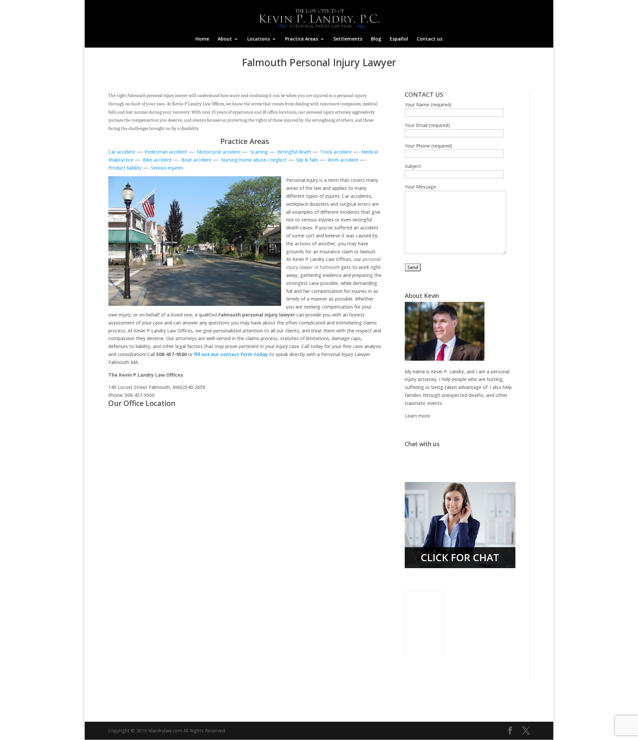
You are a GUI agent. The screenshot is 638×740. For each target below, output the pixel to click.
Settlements (347, 39)
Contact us (429, 39)
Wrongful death (294, 152)
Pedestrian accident (166, 152)
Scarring (259, 152)
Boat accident (196, 160)
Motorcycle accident (219, 152)
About (225, 39)
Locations (258, 39)
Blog (376, 39)
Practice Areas (301, 39)
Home (202, 39)
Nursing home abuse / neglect (254, 160)
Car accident (121, 152)
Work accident (344, 160)
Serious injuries (167, 168)
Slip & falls (307, 160)
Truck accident (336, 152)
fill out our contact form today (231, 354)
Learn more (417, 416)
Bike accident (157, 160)
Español (399, 39)
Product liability (125, 168)
